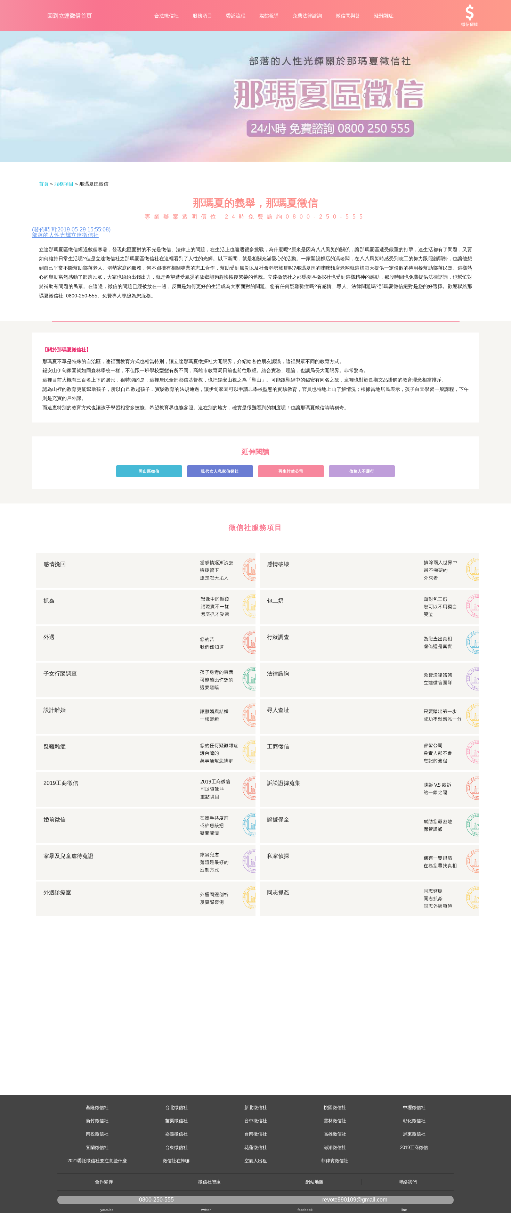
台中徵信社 (255, 1120)
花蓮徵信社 (255, 1147)
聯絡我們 (408, 1182)
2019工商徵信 (414, 1147)
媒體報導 (269, 15)
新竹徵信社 (97, 1120)
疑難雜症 (384, 15)
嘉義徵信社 (176, 1134)
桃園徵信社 (335, 1107)
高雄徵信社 (335, 1134)
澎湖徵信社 (335, 1147)
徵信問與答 (348, 15)
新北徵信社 (255, 1107)
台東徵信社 (176, 1147)
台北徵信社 (176, 1107)
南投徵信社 (97, 1134)
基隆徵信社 (97, 1107)
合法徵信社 (166, 15)
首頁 (44, 184)
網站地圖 (315, 1182)
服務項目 (202, 15)
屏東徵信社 (414, 1134)
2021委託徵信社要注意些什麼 (97, 1160)
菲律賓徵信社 (334, 1160)
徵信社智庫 (209, 1182)
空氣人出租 (255, 1160)
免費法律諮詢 (307, 15)
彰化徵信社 (414, 1120)
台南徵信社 (255, 1134)
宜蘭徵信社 (97, 1147)
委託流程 (235, 15)
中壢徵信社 (414, 1107)
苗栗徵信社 (176, 1120)
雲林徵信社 (335, 1120)
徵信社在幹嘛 (176, 1160)
